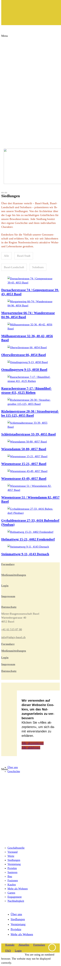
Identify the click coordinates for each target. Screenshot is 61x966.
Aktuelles (23, 944)
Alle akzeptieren (33, 743)
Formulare (8, 564)
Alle (6, 255)
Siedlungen (14, 860)
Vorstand (13, 851)
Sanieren (12, 872)
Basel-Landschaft (14, 267)
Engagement (15, 896)
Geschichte (14, 771)
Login (4, 585)
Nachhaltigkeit (16, 900)
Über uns (13, 767)
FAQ (8, 950)
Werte (11, 856)
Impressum (8, 596)
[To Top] (52, 950)
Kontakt (9, 944)
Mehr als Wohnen (18, 888)
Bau (10, 876)
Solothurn (38, 267)
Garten (11, 892)
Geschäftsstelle (16, 847)
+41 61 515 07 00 (11, 629)
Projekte (12, 868)
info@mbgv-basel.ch (13, 637)
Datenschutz (8, 607)
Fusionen (13, 880)
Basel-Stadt (23, 255)
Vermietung (14, 864)
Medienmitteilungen (13, 574)
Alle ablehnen (31, 747)
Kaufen (12, 884)
